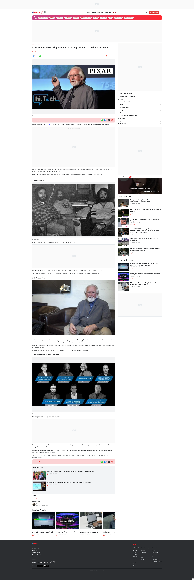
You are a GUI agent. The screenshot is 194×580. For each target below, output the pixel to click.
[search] (147, 12)
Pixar (52, 340)
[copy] (112, 120)
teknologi (49, 125)
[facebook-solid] (105, 120)
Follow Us (34, 562)
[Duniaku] (39, 12)
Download (34, 566)
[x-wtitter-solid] (109, 120)
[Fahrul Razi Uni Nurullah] (34, 504)
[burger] (161, 12)
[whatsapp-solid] (101, 120)
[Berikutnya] (115, 519)
